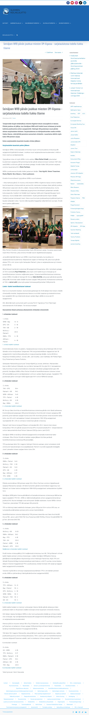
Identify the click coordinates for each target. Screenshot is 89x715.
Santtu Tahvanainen (77, 222)
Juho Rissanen (75, 138)
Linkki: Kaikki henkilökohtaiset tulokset (17, 286)
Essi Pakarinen (75, 117)
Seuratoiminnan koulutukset (73, 699)
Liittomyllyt (74, 169)
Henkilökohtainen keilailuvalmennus (58, 688)
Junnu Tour (74, 148)
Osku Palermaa (75, 194)
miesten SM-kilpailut (77, 173)
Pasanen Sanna (75, 198)
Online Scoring (60, 696)
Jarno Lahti (74, 131)
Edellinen (50, 52)
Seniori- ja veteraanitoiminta (42, 685)
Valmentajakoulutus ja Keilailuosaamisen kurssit (19, 691)
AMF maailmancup (76, 106)
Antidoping (72, 696)
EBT (79, 113)
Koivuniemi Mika (75, 159)
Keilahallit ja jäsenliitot (59, 683)
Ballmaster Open (76, 110)
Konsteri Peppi (75, 162)
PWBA (72, 215)
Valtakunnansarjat (75, 693)
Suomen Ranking (76, 230)
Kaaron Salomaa (75, 152)
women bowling (75, 244)
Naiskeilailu (26, 685)
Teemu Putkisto (75, 237)
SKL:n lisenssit (79, 707)
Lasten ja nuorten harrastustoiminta (13, 702)
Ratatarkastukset (8, 699)
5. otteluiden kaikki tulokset (12, 603)
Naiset (73, 183)
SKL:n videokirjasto (75, 683)
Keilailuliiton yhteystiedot (46, 702)
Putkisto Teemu (75, 212)
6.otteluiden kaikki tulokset (12, 668)
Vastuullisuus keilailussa (63, 707)
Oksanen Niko (75, 191)
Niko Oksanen (75, 187)
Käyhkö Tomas (75, 166)
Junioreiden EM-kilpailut (76, 143)
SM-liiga (82, 226)
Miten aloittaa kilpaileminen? (43, 693)
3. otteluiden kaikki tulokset (12, 479)
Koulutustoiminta (73, 691)
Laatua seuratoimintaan (53, 699)
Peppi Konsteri (75, 205)
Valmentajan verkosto (58, 691)
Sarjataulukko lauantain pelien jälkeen (16, 145)
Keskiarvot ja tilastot (46, 696)
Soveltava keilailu (70, 685)
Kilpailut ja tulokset (60, 693)
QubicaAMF (80, 215)
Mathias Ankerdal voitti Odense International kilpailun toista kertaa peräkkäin (76, 78)
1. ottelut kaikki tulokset (11, 344)
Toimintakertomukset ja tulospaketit (16, 707)
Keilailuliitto (31, 702)
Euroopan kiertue (76, 120)
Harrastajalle (15, 683)
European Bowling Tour (78, 124)
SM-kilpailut (74, 226)
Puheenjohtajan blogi (77, 208)
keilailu (73, 155)
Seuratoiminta (22, 699)
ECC (83, 113)
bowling (73, 113)
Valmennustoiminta (38, 688)
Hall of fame (38, 704)
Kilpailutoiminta (25, 693)
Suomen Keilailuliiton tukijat (54, 704)
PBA (83, 198)
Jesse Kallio (74, 135)
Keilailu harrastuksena (42, 683)
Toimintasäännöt (26, 704)
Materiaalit (70, 704)
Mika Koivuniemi (75, 180)
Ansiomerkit (34, 707)
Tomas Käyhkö (75, 240)
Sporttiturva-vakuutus (22, 688)
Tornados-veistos (47, 707)
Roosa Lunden (75, 219)
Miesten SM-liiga (76, 176)
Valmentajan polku (42, 691)
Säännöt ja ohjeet (15, 696)
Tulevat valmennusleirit (10, 693)
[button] (17, 35)
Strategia (14, 704)
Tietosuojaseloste (8, 712)
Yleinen (14, 118)
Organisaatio (61, 702)
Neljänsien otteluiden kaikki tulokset (15, 549)
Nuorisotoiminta (13, 685)
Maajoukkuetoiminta (30, 696)
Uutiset (6, 683)
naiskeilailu (80, 183)
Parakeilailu (57, 685)
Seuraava (58, 52)
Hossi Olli (73, 127)
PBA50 (73, 201)
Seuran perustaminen (37, 699)
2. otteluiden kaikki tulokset (12, 406)
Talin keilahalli (75, 233)
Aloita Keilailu (27, 683)
